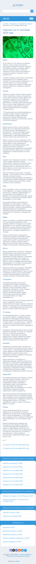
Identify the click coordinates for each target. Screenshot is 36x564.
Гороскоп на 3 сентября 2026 (13, 477)
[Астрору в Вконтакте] (16, 551)
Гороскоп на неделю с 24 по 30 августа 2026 (18, 496)
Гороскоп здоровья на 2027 (12, 541)
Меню (6, 18)
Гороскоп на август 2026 (11, 512)
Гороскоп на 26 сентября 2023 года (17, 448)
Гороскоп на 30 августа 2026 (12, 463)
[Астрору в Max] (10, 551)
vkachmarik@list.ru (25, 554)
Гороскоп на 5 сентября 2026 (13, 484)
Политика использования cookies (18, 556)
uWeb (18, 561)
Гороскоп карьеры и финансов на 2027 (16, 538)
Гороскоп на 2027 (9, 527)
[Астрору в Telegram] (22, 551)
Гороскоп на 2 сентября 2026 (13, 474)
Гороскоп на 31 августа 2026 (12, 467)
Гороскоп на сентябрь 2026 (12, 516)
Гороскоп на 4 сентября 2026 (13, 481)
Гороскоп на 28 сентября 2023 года (17, 445)
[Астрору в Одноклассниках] (19, 551)
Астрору (18, 5)
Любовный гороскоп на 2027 (12, 534)
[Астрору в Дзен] (13, 551)
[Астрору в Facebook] (25, 551)
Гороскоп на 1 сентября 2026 (13, 470)
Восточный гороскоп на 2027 (13, 531)
